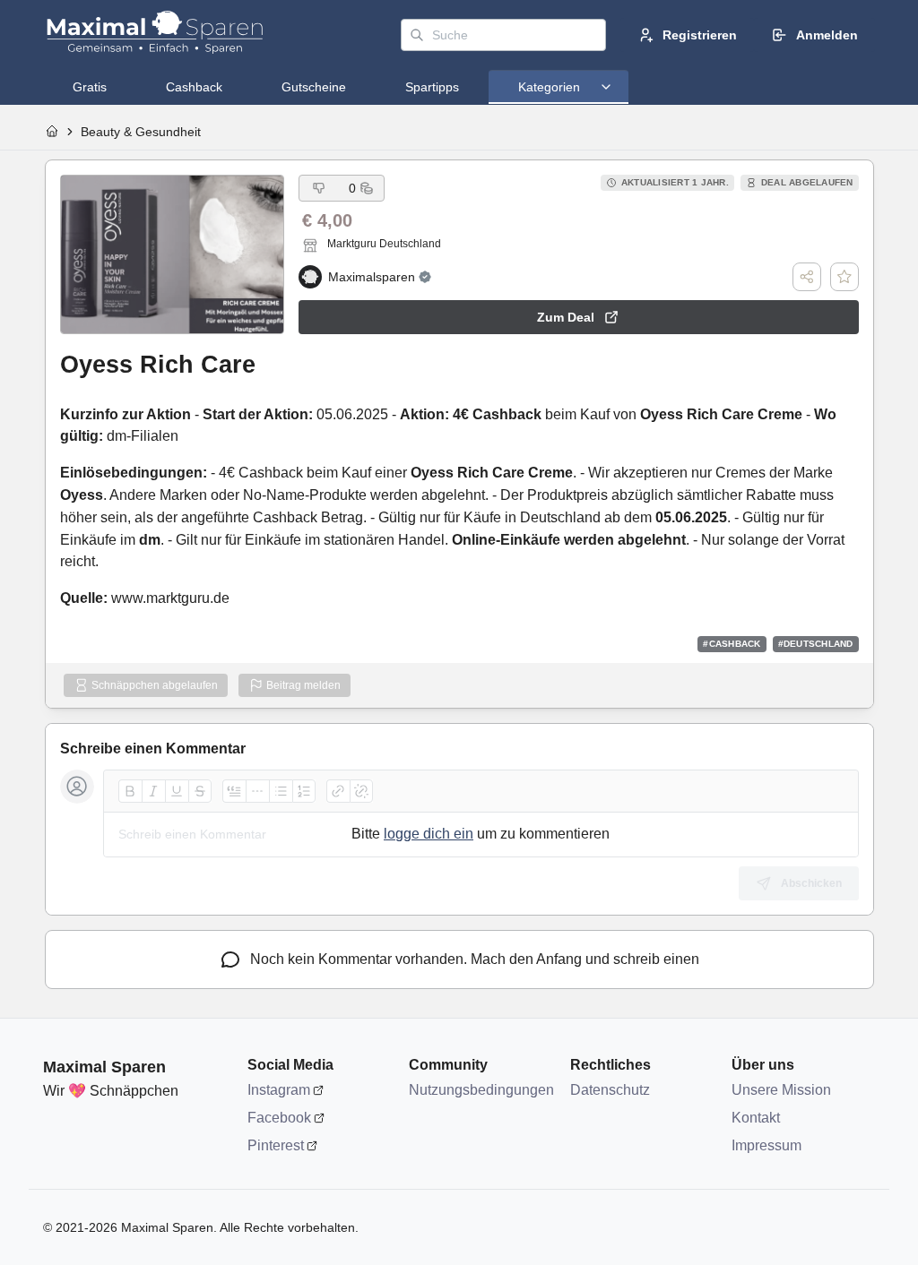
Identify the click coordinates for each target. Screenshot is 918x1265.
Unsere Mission (781, 1089)
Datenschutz (610, 1089)
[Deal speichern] (844, 276)
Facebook (279, 1117)
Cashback (194, 87)
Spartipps (432, 87)
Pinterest (275, 1145)
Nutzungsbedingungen (480, 1089)
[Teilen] (806, 276)
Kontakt (756, 1117)
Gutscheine (313, 87)
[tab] (89, 87)
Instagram (278, 1089)
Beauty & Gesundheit (141, 131)
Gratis (90, 87)
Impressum (766, 1145)
